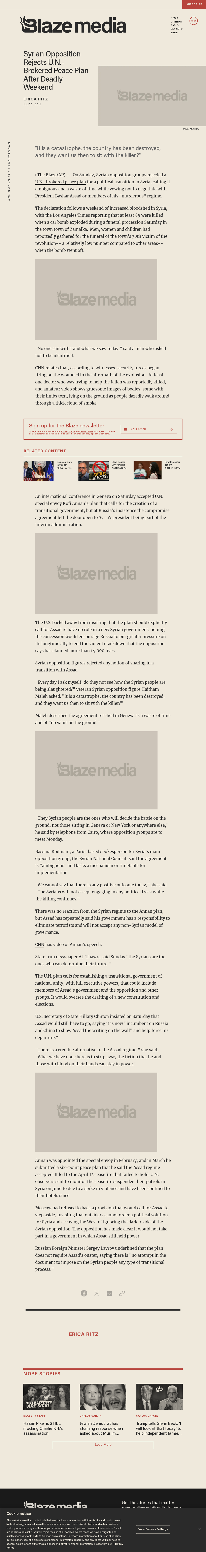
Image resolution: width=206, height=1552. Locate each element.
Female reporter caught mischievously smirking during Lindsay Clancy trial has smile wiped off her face (173, 465)
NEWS (174, 18)
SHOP (174, 33)
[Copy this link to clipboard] (122, 1293)
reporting (100, 215)
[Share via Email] (109, 1293)
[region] (103, 1530)
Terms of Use (86, 432)
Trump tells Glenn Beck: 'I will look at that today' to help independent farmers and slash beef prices (158, 1429)
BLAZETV (177, 29)
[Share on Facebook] (84, 1293)
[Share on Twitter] (96, 1293)
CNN (39, 944)
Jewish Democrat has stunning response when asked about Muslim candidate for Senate (101, 1429)
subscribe (194, 4)
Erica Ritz (35, 99)
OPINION (176, 22)
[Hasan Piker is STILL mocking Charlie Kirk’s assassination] (46, 1396)
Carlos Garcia (90, 1416)
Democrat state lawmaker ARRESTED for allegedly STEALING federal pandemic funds (64, 465)
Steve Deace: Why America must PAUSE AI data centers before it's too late (119, 465)
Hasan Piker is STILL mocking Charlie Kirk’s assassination (43, 1429)
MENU (194, 21)
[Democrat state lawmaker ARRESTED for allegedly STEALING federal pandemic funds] (39, 470)
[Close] (199, 1529)
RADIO (175, 25)
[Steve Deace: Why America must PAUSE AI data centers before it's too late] (93, 470)
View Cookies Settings (153, 1529)
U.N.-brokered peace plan (60, 181)
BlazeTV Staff (34, 1416)
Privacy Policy (68, 432)
